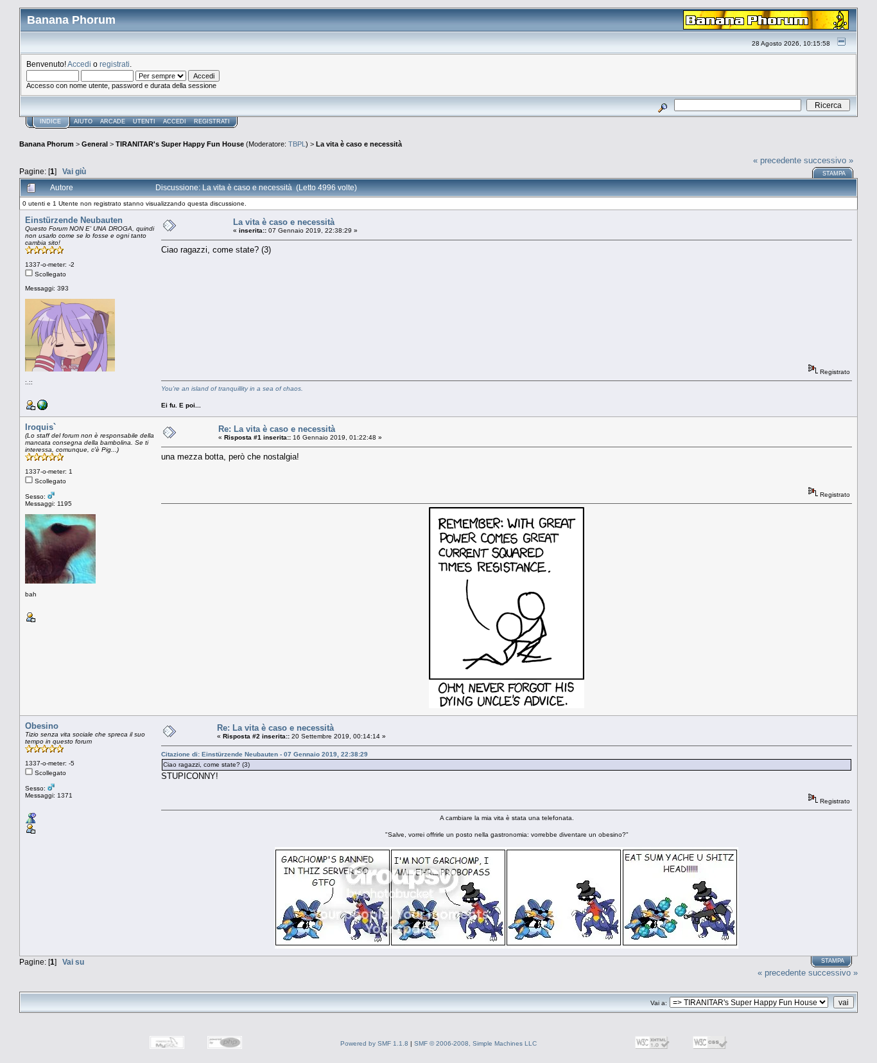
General (95, 144)
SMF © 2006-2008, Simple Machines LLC (475, 1043)
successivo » (828, 160)
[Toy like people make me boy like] (42, 407)
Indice (50, 121)
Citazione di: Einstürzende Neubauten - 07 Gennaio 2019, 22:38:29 (264, 754)
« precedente (777, 160)
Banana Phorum (46, 144)
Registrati (212, 121)
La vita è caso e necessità (359, 144)
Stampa (834, 173)
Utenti (144, 121)
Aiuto (83, 121)
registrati (115, 64)
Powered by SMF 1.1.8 (374, 1043)
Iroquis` (40, 427)
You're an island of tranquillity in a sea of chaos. (232, 388)
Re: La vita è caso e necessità (276, 429)
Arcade (112, 121)
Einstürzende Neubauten (74, 220)
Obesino (41, 726)
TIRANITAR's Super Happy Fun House (180, 144)
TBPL (297, 144)
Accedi (79, 64)
